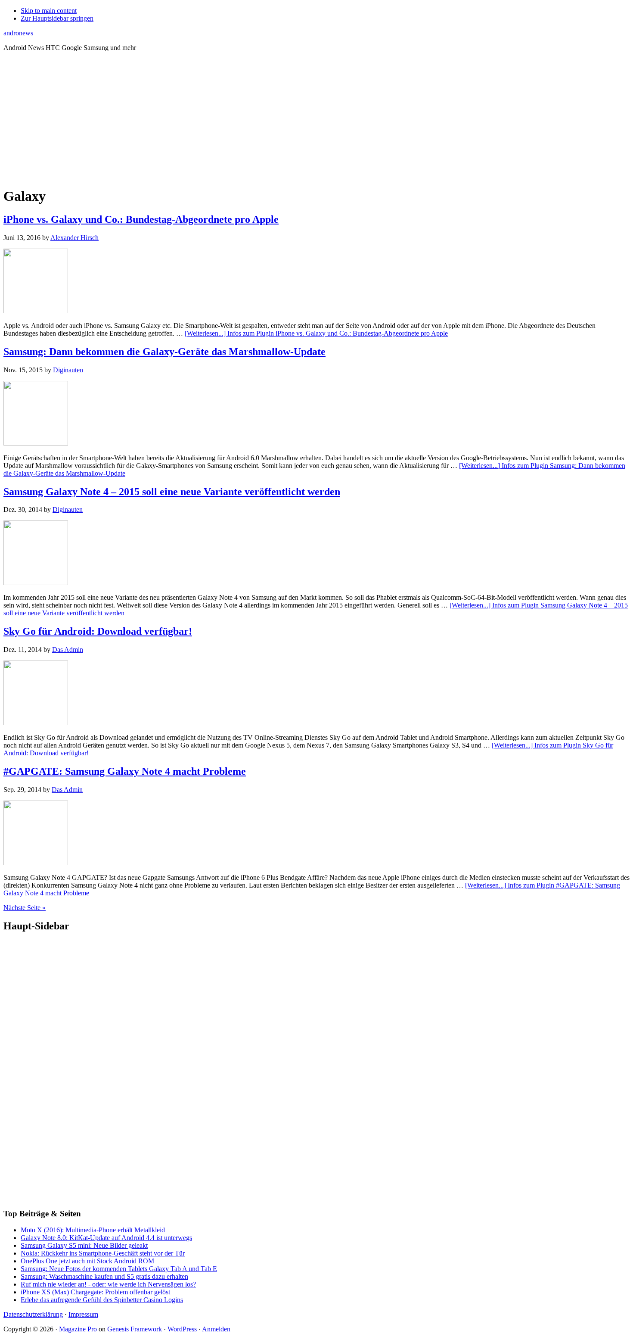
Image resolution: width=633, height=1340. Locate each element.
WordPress (182, 1329)
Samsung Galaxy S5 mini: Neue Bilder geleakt (84, 1245)
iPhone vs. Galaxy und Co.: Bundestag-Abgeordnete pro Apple (141, 219)
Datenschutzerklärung (33, 1314)
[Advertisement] (316, 119)
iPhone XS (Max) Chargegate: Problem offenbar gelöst (95, 1292)
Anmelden (216, 1329)
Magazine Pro (78, 1329)
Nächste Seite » (24, 907)
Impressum (83, 1314)
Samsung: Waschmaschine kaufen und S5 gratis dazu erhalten (104, 1276)
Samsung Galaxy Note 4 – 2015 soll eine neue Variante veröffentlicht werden (171, 491)
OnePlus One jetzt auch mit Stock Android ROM (87, 1261)
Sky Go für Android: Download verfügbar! (97, 631)
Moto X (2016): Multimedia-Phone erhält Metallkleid (93, 1230)
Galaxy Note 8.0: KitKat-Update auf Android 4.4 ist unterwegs (106, 1237)
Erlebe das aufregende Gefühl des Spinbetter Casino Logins (102, 1299)
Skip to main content (49, 10)
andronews (18, 33)
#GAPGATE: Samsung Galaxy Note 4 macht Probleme (124, 771)
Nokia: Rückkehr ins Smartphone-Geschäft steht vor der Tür (103, 1253)
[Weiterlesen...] (316, 333)
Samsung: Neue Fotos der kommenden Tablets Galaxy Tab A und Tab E (119, 1268)
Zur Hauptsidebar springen (57, 18)
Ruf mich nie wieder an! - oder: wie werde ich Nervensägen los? (108, 1284)
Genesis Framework (134, 1329)
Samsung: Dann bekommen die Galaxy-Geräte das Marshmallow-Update (164, 351)
